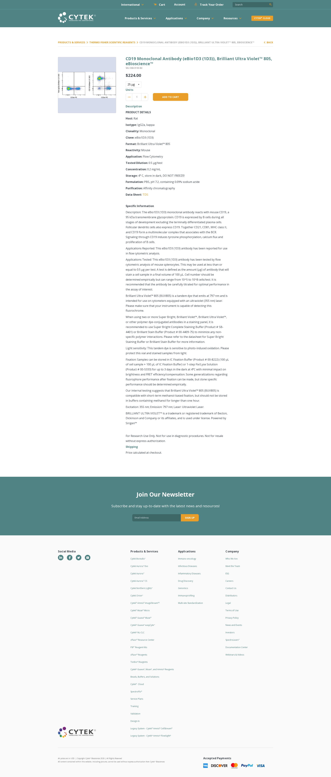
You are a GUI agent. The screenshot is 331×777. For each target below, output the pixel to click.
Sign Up (190, 517)
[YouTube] (87, 557)
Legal (228, 603)
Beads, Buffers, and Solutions (145, 676)
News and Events (233, 625)
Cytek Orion (137, 595)
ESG (227, 573)
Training (134, 706)
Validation (135, 713)
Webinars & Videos (234, 654)
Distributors (231, 595)
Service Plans (137, 698)
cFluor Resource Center (142, 639)
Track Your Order (211, 5)
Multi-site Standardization (190, 603)
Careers (229, 580)
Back (270, 42)
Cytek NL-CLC (137, 632)
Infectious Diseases (187, 566)
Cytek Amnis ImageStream (145, 603)
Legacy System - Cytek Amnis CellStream (151, 728)
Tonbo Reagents (139, 661)
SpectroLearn (232, 639)
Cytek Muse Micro (140, 610)
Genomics (183, 588)
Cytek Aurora (137, 573)
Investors (229, 632)
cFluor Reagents (139, 654)
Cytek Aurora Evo (139, 566)
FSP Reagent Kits (139, 647)
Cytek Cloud (262, 18)
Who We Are (231, 558)
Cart (161, 5)
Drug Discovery (185, 580)
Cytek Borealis (138, 558)
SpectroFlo (136, 691)
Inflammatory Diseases (189, 573)
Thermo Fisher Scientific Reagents (112, 42)
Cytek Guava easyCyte (143, 625)
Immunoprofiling (186, 595)
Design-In (135, 721)
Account (179, 4)
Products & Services (71, 42)
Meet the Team (232, 566)
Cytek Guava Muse (141, 617)
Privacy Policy (232, 617)
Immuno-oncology (187, 558)
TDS (145, 194)
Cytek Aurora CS (139, 580)
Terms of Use (232, 610)
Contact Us (230, 588)
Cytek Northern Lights (141, 588)
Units (129, 90)
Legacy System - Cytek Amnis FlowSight (151, 735)
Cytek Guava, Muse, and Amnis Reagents (152, 669)
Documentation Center (236, 647)
